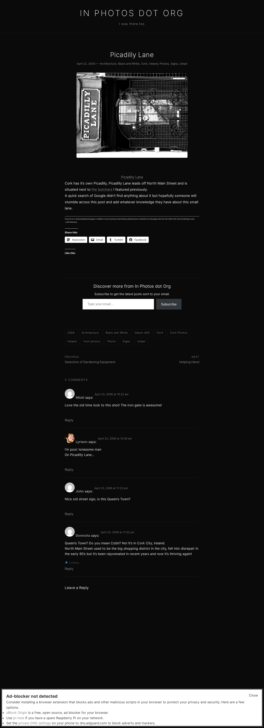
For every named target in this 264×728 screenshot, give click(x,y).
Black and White (128, 63)
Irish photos (92, 341)
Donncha (83, 535)
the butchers (102, 189)
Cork (144, 63)
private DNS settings (34, 723)
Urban (183, 63)
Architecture (108, 63)
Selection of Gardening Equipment (90, 362)
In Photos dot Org (132, 13)
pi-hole (18, 718)
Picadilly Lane (132, 177)
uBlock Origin (16, 712)
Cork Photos (178, 332)
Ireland (153, 63)
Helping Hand (189, 362)
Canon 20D (142, 332)
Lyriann (81, 442)
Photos (164, 63)
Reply (69, 420)
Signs (174, 63)
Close (253, 695)
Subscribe (169, 304)
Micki (80, 397)
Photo (111, 341)
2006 (71, 332)
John (80, 491)
